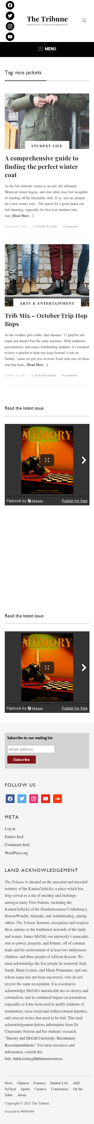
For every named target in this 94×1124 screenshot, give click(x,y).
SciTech (10, 1089)
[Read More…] (23, 215)
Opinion (23, 1083)
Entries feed (14, 836)
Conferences (59, 1089)
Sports (25, 1089)
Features (39, 1083)
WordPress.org (16, 852)
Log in (10, 828)
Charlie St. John (46, 226)
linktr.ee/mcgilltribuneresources (37, 1058)
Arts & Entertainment (47, 303)
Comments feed (17, 844)
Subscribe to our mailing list (29, 737)
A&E (76, 1083)
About (21, 1095)
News (9, 1083)
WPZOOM (27, 1111)
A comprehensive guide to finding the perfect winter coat (41, 166)
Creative (40, 1089)
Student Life (47, 145)
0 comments (70, 226)
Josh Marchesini (45, 375)
